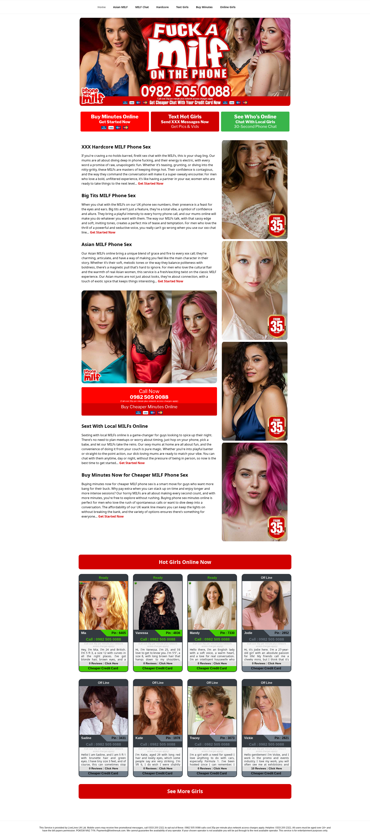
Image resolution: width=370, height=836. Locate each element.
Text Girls (182, 7)
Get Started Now (150, 183)
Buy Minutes (204, 7)
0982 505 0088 (149, 397)
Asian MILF (120, 7)
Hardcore (162, 7)
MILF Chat (142, 7)
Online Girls (227, 7)
